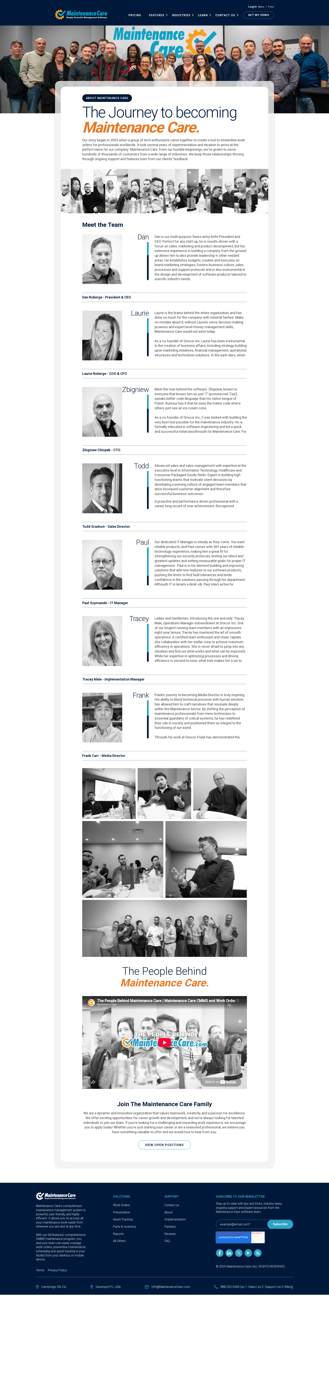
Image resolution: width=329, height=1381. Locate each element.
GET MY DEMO (258, 15)
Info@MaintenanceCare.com (170, 1287)
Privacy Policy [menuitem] (57, 1270)
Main (261, 7)
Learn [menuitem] (203, 15)
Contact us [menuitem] (171, 1205)
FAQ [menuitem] (167, 1241)
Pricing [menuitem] (135, 15)
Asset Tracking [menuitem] (123, 1219)
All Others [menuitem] (119, 1241)
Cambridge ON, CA (53, 1287)
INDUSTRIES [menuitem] (181, 15)
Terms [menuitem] (40, 1270)
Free (271, 7)
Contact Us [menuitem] (225, 15)
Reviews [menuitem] (170, 1234)
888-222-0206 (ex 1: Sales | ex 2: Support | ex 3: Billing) (256, 1287)
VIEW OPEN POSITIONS (164, 1145)
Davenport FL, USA (108, 1287)
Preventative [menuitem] (121, 1212)
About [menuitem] (168, 1212)
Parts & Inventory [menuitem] (124, 1226)
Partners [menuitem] (170, 1226)
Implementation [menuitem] (175, 1219)
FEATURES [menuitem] (156, 15)
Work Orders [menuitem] (121, 1205)
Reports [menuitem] (118, 1234)
